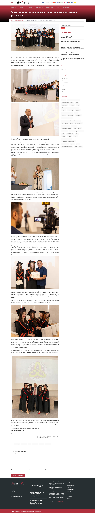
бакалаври (17, 444)
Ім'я (12, 469)
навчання (74, 125)
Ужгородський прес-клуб (73, 107)
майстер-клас (65, 123)
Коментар (13, 453)
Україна (63, 110)
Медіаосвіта (39, 7)
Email (29, 469)
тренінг (72, 143)
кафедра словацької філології (68, 120)
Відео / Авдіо (65, 78)
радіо (63, 133)
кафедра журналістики (67, 118)
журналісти (35, 444)
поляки (79, 128)
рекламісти (47, 444)
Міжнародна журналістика (67, 102)
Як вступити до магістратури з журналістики (23, 435)
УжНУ (78, 105)
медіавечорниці (78, 123)
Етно (58, 7)
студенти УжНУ (65, 143)
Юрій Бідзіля (70, 110)
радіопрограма (70, 133)
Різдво (77, 102)
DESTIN (63, 100)
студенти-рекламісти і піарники (68, 141)
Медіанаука (49, 7)
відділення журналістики (67, 112)
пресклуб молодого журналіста (76, 131)
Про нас (22, 7)
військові (64, 115)
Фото (63, 91)
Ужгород (64, 107)
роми (77, 133)
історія (80, 146)
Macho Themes (38, 511)
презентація (64, 131)
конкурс (78, 120)
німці (75, 128)
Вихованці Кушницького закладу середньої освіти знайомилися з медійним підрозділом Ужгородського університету (46, 436)
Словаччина (64, 105)
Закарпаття (70, 100)
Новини (30, 7)
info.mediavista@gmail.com (16, 496)
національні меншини (66, 128)
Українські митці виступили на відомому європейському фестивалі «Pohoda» (37, 494)
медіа (71, 123)
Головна (13, 7)
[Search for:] (72, 25)
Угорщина (72, 105)
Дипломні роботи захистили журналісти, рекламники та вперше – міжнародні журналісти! (38, 502)
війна (29, 444)
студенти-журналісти (66, 138)
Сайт (46, 469)
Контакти (66, 7)
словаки (69, 136)
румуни (63, 136)
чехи (76, 146)
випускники (23, 444)
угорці (78, 143)
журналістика (78, 115)
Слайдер (19, 53)
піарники (41, 444)
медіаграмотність (65, 125)
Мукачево (77, 100)
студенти (75, 136)
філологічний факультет (67, 146)
